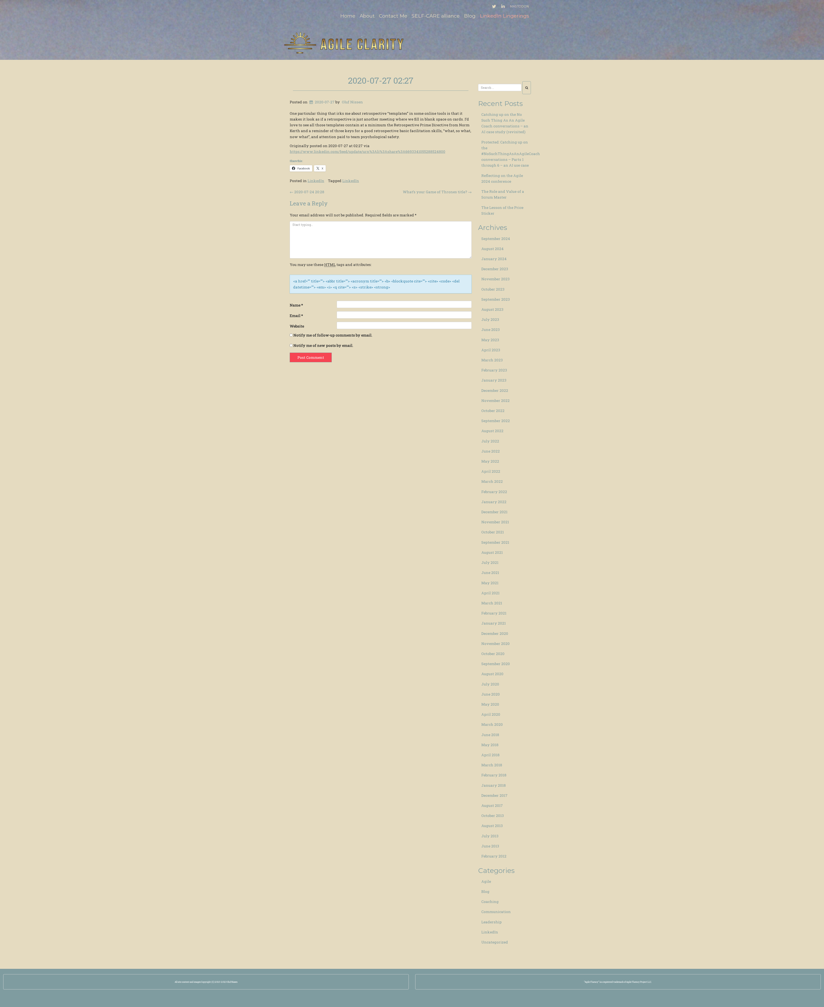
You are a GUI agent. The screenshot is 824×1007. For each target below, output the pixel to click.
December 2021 (494, 511)
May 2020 (490, 704)
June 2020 (490, 694)
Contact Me (393, 16)
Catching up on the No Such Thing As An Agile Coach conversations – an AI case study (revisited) (504, 123)
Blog (470, 16)
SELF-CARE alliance (436, 16)
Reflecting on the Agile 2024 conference (502, 178)
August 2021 (492, 552)
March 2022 (492, 481)
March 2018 (491, 764)
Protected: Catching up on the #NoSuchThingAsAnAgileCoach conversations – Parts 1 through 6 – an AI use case (508, 154)
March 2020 (492, 724)
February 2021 (493, 613)
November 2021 (495, 521)
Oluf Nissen (352, 102)
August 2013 (492, 825)
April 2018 (490, 754)
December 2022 (494, 390)
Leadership (491, 921)
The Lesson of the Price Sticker (502, 210)
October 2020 (492, 653)
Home (347, 16)
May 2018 (489, 744)
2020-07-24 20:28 (307, 191)
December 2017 (494, 795)
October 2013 (492, 815)
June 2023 (490, 329)
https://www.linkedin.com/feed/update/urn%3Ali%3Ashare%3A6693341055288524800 (367, 151)
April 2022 (490, 471)
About (367, 16)
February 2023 (494, 370)
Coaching (490, 901)
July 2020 (490, 684)
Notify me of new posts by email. (323, 345)
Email (296, 315)
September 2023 (495, 299)
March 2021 (491, 603)
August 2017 (492, 805)
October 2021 (492, 532)
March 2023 (492, 360)
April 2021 (490, 592)
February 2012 (493, 856)
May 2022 (490, 461)
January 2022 (493, 501)
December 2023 (494, 268)
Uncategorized (494, 942)
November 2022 (495, 400)
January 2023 (493, 380)
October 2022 (492, 410)
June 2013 (490, 846)
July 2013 (489, 835)
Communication (496, 911)
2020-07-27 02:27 (380, 80)
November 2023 (495, 278)
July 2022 (490, 441)
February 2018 (493, 775)
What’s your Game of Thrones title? (437, 191)
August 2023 (492, 309)
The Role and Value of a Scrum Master (502, 194)
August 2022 (492, 430)
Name (296, 305)
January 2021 (493, 623)
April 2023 (490, 349)
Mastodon (519, 6)
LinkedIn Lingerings (504, 16)
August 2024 (492, 248)
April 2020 (490, 714)
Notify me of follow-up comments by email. (332, 335)
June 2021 (490, 572)
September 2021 (495, 542)
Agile (486, 881)
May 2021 (489, 582)
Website (297, 326)
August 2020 (492, 673)
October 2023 (492, 289)
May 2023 (490, 339)
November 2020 (495, 643)
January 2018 (493, 785)
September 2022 (495, 420)
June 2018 (490, 734)
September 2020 (495, 663)
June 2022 (490, 451)
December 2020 (494, 633)
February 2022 (494, 491)
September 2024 (495, 238)
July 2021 (489, 562)
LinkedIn (315, 180)
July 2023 (490, 319)
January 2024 (494, 258)
